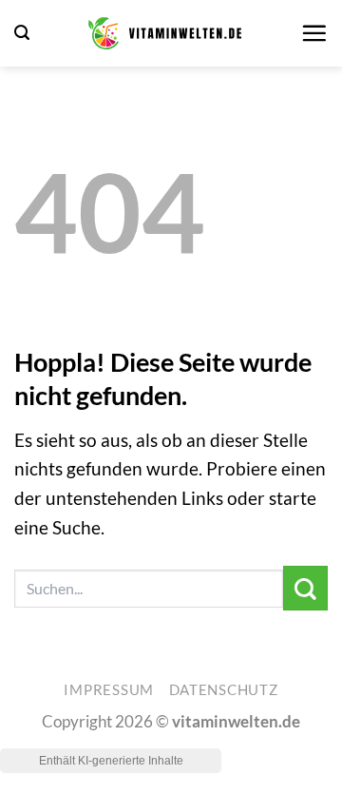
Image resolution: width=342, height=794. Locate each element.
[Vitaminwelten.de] (164, 33)
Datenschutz (223, 690)
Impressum (109, 690)
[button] (21, 32)
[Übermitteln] (305, 588)
